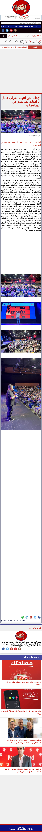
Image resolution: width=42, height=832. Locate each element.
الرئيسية (38, 41)
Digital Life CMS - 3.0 (25, 829)
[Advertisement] (21, 71)
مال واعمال (30, 41)
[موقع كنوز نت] (21, 640)
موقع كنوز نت (33, 628)
